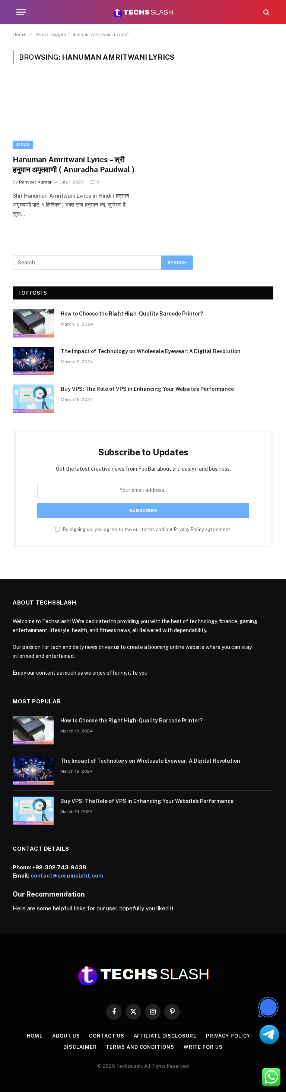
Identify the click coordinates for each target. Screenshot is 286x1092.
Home (35, 1036)
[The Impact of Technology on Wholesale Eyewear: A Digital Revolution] (33, 361)
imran (23, 144)
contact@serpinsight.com (67, 875)
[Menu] (21, 12)
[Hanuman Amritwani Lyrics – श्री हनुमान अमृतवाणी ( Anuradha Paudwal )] (74, 114)
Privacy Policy (189, 529)
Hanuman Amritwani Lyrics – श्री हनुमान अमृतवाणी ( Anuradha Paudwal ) (73, 164)
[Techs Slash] (143, 12)
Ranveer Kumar (35, 182)
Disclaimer (79, 1047)
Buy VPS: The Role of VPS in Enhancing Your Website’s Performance (147, 389)
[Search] (266, 12)
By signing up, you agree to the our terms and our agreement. (146, 529)
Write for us (203, 1047)
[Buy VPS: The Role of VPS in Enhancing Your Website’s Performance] (33, 399)
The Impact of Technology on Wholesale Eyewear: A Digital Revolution (151, 351)
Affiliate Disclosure (165, 1036)
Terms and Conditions (140, 1047)
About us (66, 1036)
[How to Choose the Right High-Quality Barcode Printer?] (33, 323)
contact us (106, 1036)
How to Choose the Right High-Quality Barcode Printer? (132, 314)
